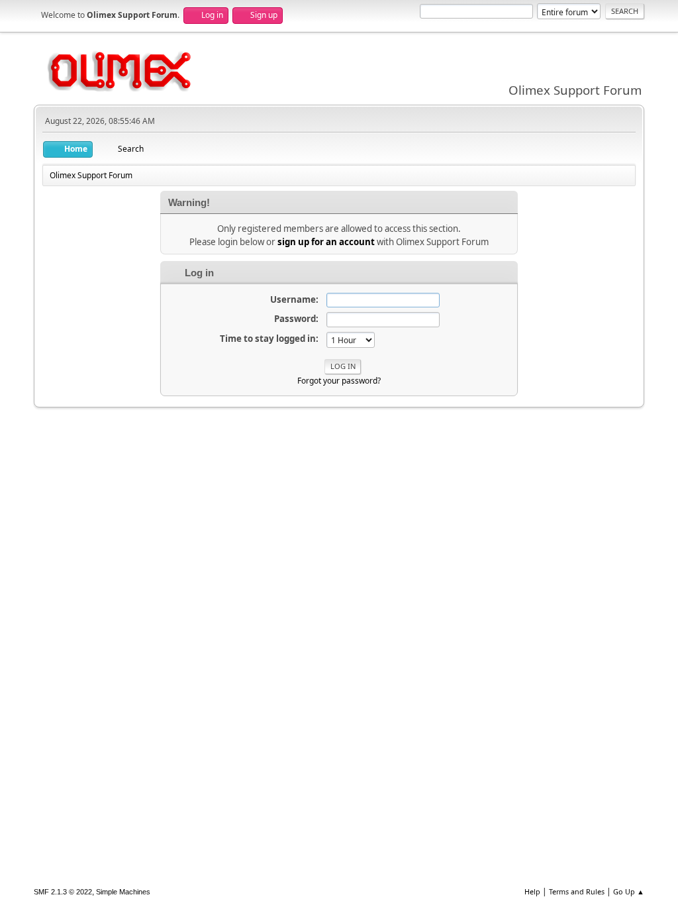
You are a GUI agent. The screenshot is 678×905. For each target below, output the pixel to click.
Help (532, 891)
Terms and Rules (577, 891)
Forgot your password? (339, 380)
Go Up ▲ (628, 891)
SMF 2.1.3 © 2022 (63, 892)
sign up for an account (326, 242)
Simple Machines (123, 892)
